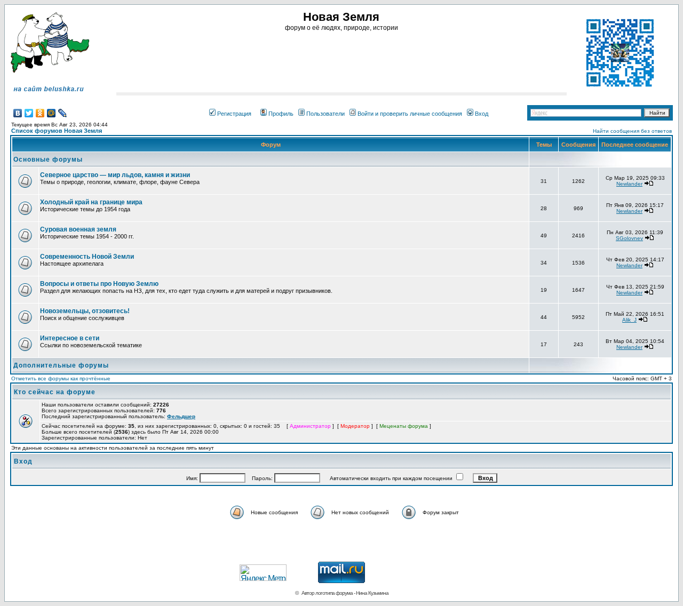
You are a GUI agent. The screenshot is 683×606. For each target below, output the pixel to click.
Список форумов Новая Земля (56, 130)
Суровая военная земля (78, 229)
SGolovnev (629, 238)
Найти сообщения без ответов (632, 131)
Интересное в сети (69, 338)
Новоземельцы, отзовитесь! (85, 311)
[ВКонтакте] (17, 113)
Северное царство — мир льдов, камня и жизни (115, 175)
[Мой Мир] (51, 113)
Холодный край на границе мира (91, 202)
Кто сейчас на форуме (55, 392)
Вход (481, 113)
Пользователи (325, 113)
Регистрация (234, 113)
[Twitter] (29, 113)
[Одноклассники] (40, 113)
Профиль (280, 113)
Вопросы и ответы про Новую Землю (99, 284)
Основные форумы (48, 159)
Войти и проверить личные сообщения (410, 113)
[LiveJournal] (62, 113)
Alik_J (629, 320)
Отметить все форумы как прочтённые (60, 378)
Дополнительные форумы (61, 365)
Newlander (629, 184)
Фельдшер (181, 416)
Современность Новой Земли (87, 256)
